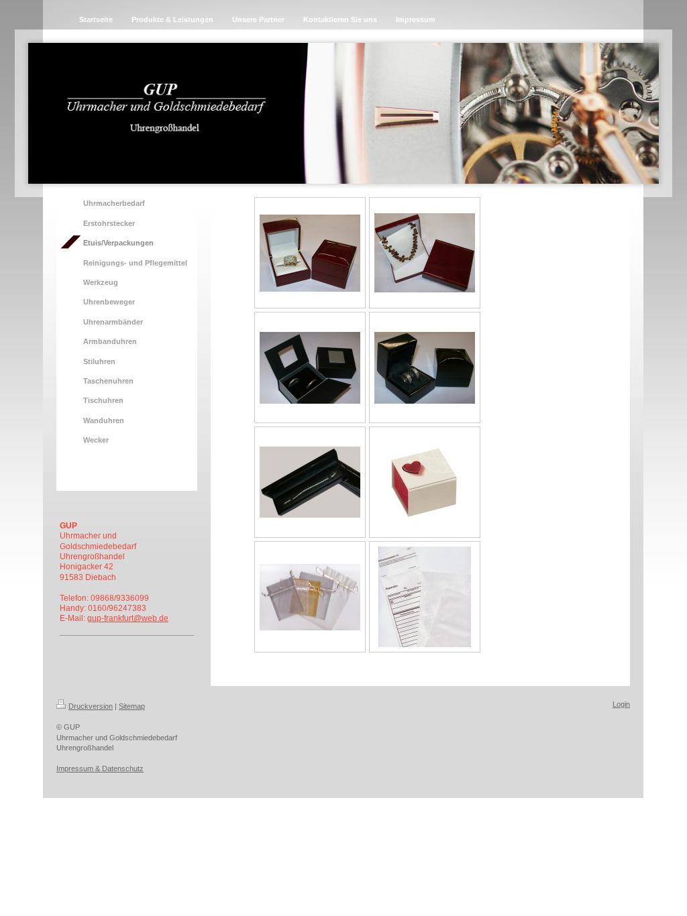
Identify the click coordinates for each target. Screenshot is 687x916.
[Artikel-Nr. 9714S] (310, 482)
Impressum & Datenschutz (100, 768)
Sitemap (132, 706)
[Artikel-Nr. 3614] (310, 368)
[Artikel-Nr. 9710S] (424, 368)
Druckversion (90, 706)
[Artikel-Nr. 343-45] (424, 252)
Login (621, 704)
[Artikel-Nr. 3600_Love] (424, 482)
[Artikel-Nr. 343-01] (310, 253)
